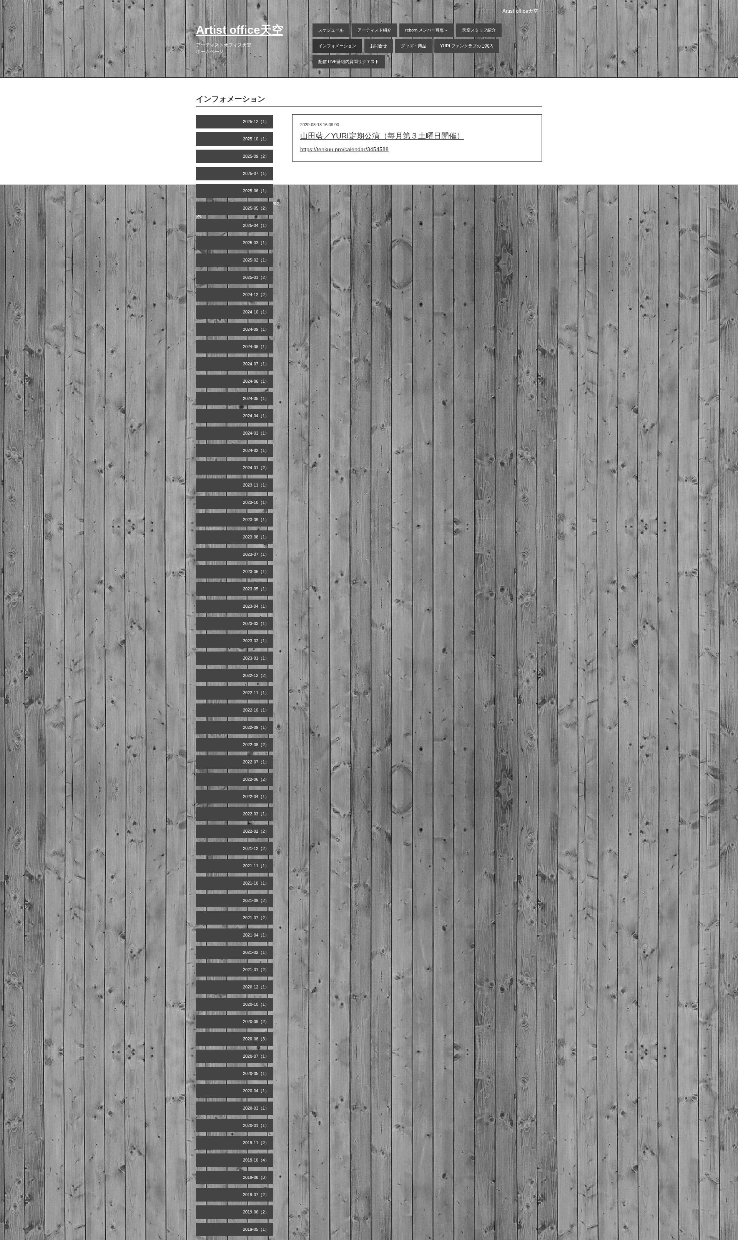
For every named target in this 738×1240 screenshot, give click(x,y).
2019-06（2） (256, 1212)
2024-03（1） (256, 433)
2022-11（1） (256, 692)
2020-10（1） (256, 1004)
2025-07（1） (256, 173)
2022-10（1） (256, 710)
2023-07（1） (256, 554)
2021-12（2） (256, 848)
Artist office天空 (239, 29)
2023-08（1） (256, 537)
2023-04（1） (256, 606)
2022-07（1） (256, 762)
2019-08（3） (256, 1177)
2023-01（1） (256, 658)
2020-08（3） (256, 1039)
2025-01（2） (256, 277)
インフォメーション (337, 45)
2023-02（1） (256, 640)
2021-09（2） (256, 900)
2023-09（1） (256, 519)
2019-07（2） (256, 1194)
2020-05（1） (256, 1073)
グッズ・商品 (413, 45)
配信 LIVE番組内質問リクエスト (348, 61)
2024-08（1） (256, 346)
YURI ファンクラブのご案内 (467, 45)
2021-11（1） (256, 865)
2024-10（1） (256, 312)
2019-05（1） (256, 1229)
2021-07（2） (256, 917)
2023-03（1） (256, 623)
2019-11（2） (256, 1142)
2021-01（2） (256, 969)
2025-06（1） (256, 190)
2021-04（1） (256, 935)
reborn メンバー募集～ (426, 30)
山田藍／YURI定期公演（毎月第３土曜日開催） (382, 136)
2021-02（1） (256, 952)
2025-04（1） (256, 225)
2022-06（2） (256, 779)
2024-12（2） (256, 294)
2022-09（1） (256, 727)
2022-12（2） (256, 675)
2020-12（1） (256, 987)
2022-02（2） (256, 831)
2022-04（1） (256, 796)
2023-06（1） (256, 571)
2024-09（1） (256, 329)
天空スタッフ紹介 (479, 30)
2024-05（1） (256, 398)
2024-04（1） (256, 415)
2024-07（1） (256, 364)
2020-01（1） (256, 1125)
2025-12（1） (256, 121)
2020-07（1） (256, 1056)
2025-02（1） (256, 260)
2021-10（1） (256, 883)
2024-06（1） (256, 381)
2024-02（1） (256, 450)
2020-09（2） (256, 1021)
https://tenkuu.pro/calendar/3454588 (344, 149)
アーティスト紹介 (374, 30)
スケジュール (331, 30)
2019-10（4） (256, 1160)
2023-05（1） (256, 589)
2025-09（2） (256, 156)
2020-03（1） (256, 1108)
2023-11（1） (256, 485)
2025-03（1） (256, 242)
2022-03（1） (256, 814)
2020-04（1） (256, 1090)
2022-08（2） (256, 744)
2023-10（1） (256, 502)
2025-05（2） (256, 208)
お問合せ (378, 45)
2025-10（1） (256, 139)
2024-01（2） (256, 467)
